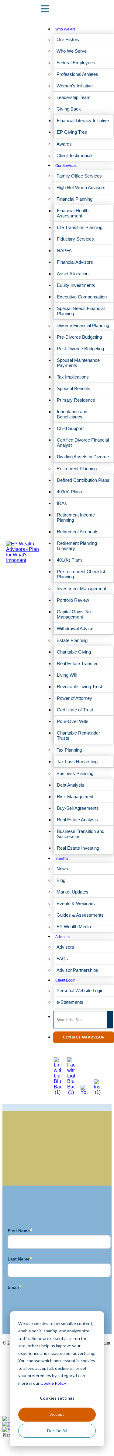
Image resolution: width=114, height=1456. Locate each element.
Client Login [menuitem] (65, 980)
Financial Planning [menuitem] (74, 199)
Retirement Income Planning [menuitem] (76, 517)
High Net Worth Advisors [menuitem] (81, 187)
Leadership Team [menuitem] (74, 97)
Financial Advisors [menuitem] (75, 262)
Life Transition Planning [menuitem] (79, 227)
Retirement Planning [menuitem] (77, 468)
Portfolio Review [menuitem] (73, 600)
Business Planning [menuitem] (75, 773)
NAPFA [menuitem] (64, 250)
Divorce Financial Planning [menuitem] (83, 325)
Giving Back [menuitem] (69, 108)
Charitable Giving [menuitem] (74, 651)
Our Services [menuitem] (66, 166)
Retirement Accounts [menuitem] (77, 531)
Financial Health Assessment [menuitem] (72, 213)
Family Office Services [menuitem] (79, 175)
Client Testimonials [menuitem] (75, 155)
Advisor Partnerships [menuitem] (77, 970)
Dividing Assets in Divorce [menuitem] (83, 456)
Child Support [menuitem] (70, 428)
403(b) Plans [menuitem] (69, 491)
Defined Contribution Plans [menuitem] (83, 480)
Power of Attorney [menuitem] (74, 698)
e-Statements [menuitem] (70, 1002)
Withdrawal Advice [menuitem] (75, 628)
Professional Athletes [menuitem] (77, 74)
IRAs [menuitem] (62, 503)
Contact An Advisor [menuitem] (84, 1037)
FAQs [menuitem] (62, 958)
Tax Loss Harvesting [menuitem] (77, 761)
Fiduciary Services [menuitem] (75, 238)
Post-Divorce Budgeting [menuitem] (80, 348)
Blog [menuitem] (61, 880)
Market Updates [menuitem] (72, 891)
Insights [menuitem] (61, 858)
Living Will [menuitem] (67, 675)
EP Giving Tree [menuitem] (72, 132)
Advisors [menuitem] (62, 937)
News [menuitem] (62, 868)
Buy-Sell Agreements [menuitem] (78, 808)
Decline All (57, 1430)
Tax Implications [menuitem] (73, 376)
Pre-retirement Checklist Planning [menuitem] (81, 574)
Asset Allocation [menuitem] (72, 273)
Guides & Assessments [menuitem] (80, 915)
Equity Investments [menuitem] (76, 285)
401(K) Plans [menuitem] (70, 559)
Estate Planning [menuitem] (72, 640)
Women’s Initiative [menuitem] (75, 85)
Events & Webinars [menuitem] (76, 903)
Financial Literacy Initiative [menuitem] (83, 120)
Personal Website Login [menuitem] (80, 990)
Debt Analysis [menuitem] (70, 785)
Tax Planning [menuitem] (69, 750)
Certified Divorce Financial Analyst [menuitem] (83, 442)
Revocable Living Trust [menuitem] (79, 686)
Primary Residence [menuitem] (76, 400)
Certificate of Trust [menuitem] (75, 709)
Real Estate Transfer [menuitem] (77, 663)
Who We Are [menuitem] (65, 29)
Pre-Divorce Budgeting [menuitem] (79, 337)
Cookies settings (57, 1398)
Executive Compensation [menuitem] (82, 296)
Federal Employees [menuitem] (76, 62)
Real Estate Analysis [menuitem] (77, 819)
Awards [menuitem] (64, 143)
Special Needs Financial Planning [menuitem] (81, 311)
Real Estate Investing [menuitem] (78, 848)
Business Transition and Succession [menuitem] (80, 834)
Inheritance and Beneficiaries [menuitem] (72, 414)
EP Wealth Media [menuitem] (74, 926)
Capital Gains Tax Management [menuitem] (74, 614)
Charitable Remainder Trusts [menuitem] (78, 735)
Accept (57, 1414)
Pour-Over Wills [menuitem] (72, 721)
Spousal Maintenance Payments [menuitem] (78, 363)
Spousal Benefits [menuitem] (73, 388)
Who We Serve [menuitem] (72, 51)
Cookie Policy (53, 1383)
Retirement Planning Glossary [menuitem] (77, 546)
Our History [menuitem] (68, 39)
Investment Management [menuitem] (81, 588)
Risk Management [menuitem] (75, 796)
